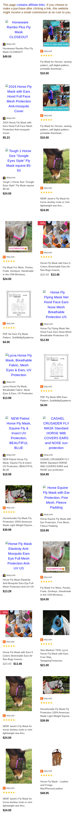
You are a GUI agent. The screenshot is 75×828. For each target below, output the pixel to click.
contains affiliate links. (31, 4)
